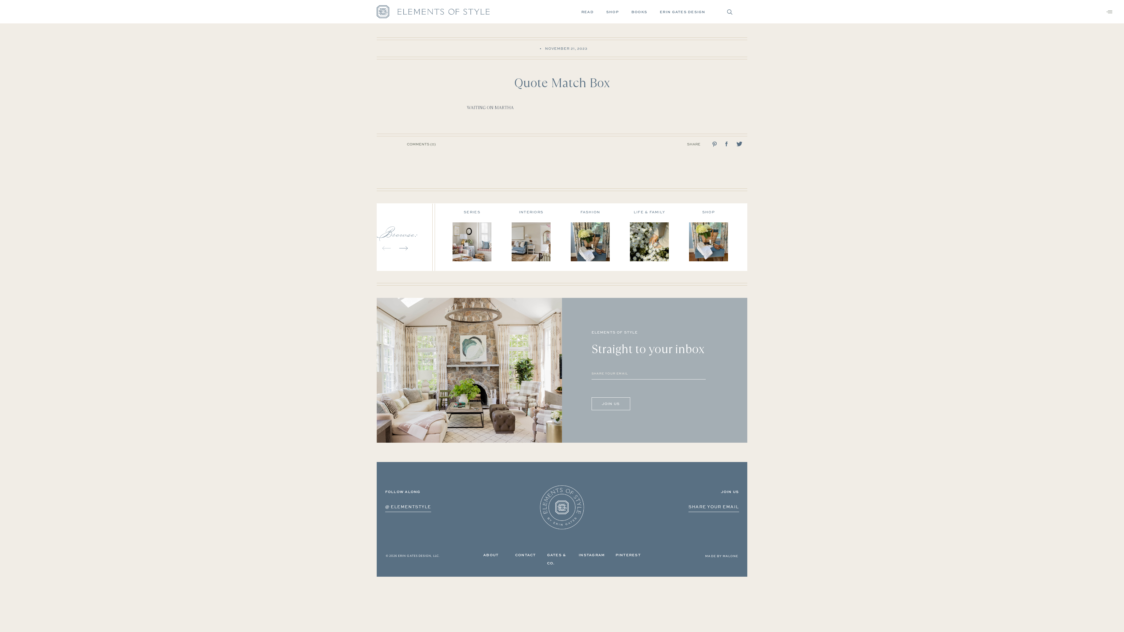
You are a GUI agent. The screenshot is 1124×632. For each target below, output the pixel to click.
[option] (482, 233)
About (490, 554)
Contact (525, 554)
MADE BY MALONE (721, 556)
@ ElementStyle (408, 506)
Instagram (592, 554)
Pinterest (628, 554)
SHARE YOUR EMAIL (713, 506)
